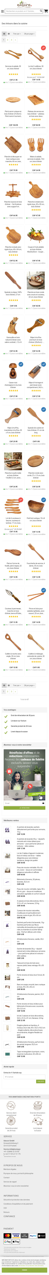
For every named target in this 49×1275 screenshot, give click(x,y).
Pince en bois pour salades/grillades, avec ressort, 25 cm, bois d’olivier (35, 611)
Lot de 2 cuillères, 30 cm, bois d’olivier (35, 67)
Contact (7, 1178)
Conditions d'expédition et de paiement (18, 1204)
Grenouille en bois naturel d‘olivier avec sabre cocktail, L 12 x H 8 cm (13, 339)
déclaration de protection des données (31, 1265)
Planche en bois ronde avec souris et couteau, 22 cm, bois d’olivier (35, 294)
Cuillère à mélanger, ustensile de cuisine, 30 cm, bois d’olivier (35, 656)
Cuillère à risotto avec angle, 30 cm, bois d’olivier (13, 656)
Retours (7, 1212)
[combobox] (29, 34)
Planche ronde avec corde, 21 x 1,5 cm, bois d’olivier (35, 475)
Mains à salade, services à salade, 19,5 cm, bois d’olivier (35, 159)
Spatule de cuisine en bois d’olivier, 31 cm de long (36, 430)
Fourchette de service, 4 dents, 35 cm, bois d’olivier (36, 565)
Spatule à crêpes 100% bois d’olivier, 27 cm (13, 293)
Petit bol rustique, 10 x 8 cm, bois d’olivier (36, 519)
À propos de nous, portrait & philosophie (18, 1173)
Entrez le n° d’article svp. (13, 1073)
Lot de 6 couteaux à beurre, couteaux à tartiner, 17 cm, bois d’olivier (13, 520)
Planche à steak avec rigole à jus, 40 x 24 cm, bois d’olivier (13, 249)
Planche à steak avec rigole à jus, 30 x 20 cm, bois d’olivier (35, 204)
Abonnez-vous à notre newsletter (16, 1186)
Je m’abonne (24, 808)
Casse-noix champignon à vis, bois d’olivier (13, 385)
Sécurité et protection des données (17, 1200)
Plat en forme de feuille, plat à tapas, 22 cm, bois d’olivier (13, 565)
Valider (40, 1081)
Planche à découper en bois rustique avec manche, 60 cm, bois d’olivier (13, 159)
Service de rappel (10, 1182)
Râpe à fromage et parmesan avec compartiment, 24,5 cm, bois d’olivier (36, 385)
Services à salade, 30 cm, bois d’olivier (13, 67)
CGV (5, 1208)
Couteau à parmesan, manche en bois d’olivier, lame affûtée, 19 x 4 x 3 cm (13, 611)
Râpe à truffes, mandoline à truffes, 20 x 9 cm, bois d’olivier (13, 430)
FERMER (24, 1270)
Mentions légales (10, 1169)
